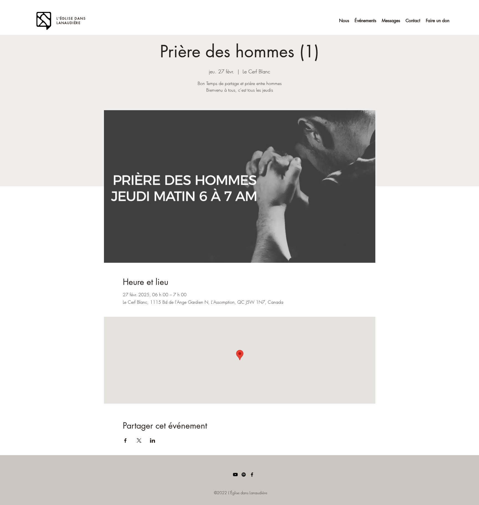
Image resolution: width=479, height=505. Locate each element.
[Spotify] (243, 474)
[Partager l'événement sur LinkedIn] (152, 440)
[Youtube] (235, 474)
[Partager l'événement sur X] (139, 440)
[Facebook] (252, 474)
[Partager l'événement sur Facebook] (125, 440)
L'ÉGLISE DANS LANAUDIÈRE (71, 20)
